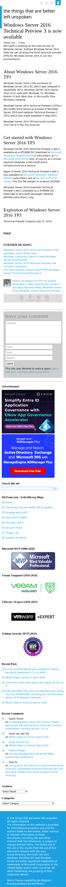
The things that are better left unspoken (29, 14)
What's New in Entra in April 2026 (25, 677)
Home (8, 502)
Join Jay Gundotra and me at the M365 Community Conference (29, 755)
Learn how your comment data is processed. (32, 370)
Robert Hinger (17, 750)
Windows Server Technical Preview (39, 290)
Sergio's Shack (13, 527)
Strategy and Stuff (16, 512)
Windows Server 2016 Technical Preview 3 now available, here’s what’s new (31, 251)
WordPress (37, 883)
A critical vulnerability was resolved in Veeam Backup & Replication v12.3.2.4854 (32, 670)
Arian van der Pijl (19, 742)
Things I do (12, 532)
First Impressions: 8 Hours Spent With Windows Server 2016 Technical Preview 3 (32, 271)
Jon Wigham (44, 880)
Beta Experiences (39, 284)
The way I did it (14, 522)
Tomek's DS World (15, 537)
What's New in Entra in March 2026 (26, 702)
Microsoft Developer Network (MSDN (33, 154)
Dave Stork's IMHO (16, 517)
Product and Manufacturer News (35, 285)
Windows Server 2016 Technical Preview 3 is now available (33, 31)
